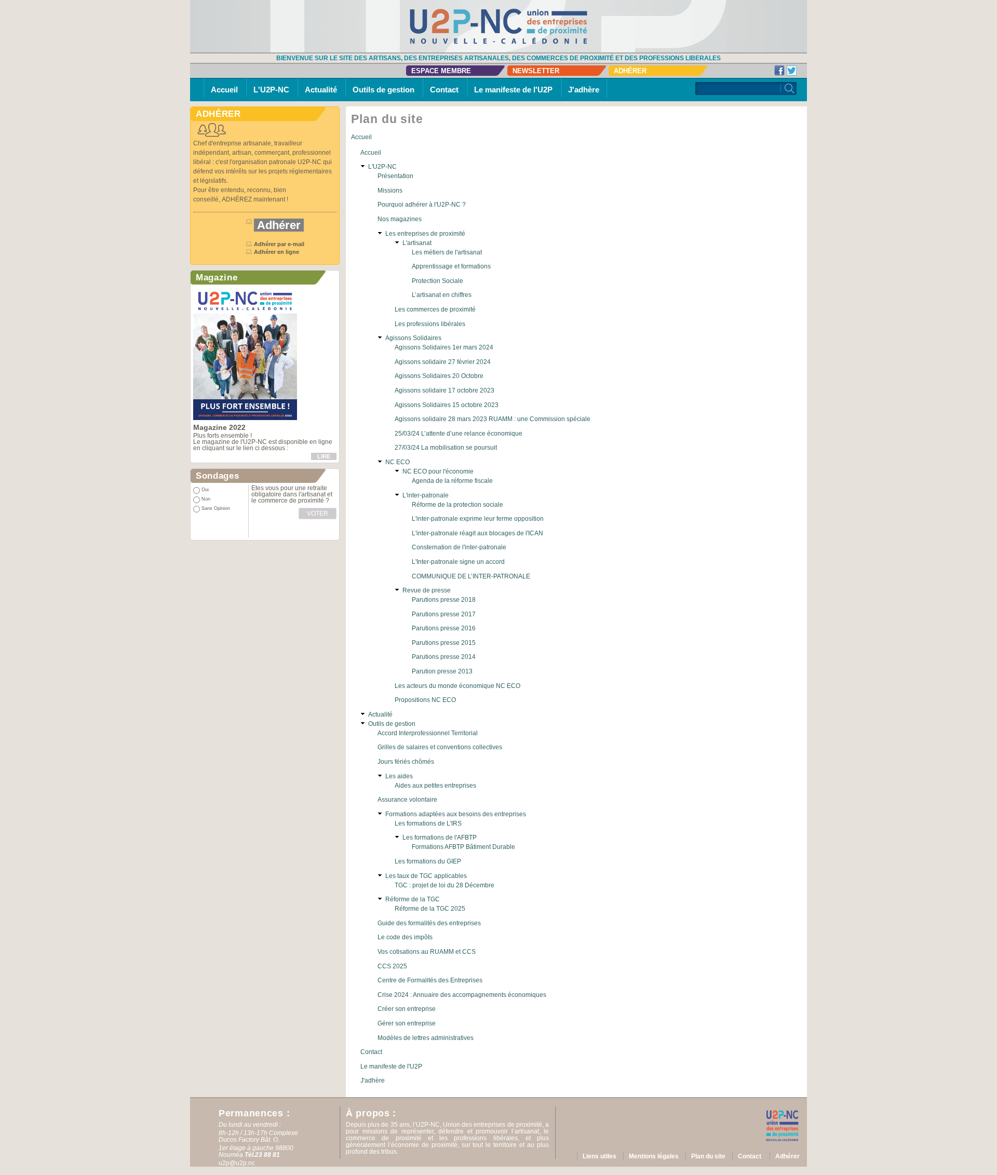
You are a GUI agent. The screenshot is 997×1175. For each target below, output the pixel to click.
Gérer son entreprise (407, 1023)
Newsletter (536, 71)
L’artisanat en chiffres (441, 295)
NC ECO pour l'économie (438, 471)
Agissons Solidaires (413, 338)
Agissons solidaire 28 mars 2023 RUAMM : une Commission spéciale (492, 419)
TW (792, 70)
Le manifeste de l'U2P (513, 89)
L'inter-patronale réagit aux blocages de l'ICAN (477, 533)
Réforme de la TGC (412, 899)
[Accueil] (498, 26)
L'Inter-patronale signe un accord (458, 561)
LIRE (323, 456)
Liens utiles (599, 1156)
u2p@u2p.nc (237, 1163)
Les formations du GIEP (428, 861)
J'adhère (583, 89)
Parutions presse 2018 (444, 599)
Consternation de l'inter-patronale (459, 547)
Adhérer (630, 71)
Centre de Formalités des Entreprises (430, 980)
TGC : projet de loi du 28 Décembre (444, 885)
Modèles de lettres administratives (426, 1038)
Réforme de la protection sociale (457, 504)
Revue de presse (426, 590)
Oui (205, 489)
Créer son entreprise (407, 1008)
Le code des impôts (405, 937)
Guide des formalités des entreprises (429, 923)
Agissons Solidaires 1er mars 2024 (444, 347)
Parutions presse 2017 (444, 614)
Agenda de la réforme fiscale (452, 480)
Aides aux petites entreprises (435, 785)
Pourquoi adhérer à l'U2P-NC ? (422, 204)
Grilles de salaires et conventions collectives (440, 747)
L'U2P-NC (271, 89)
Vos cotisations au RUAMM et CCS (427, 951)
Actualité (321, 89)
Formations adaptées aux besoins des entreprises (455, 814)
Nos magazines (400, 219)
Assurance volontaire (407, 799)
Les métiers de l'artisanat (447, 252)
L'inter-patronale (425, 495)
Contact (444, 89)
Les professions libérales (430, 324)
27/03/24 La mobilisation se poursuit (446, 447)
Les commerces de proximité (435, 309)
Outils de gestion (383, 89)
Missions (390, 190)
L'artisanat (417, 243)
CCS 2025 (392, 966)
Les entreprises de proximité (425, 233)
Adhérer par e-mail (279, 244)
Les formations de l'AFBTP (439, 837)
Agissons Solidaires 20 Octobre (439, 376)
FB (779, 70)
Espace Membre (441, 71)
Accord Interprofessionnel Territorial (428, 733)
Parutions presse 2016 (444, 628)
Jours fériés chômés (406, 761)
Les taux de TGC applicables (426, 876)
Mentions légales (654, 1156)
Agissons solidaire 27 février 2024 (443, 362)
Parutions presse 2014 (444, 656)
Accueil (224, 89)
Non (205, 499)
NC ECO (397, 462)
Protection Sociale (437, 281)
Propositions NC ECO (425, 700)
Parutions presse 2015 (444, 642)
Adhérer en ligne (277, 252)
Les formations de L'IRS (428, 823)
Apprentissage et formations (451, 266)
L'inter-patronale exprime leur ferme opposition (478, 518)
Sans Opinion (215, 508)
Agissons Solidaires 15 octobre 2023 (446, 405)
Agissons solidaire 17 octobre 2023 (444, 390)
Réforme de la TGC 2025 (430, 908)
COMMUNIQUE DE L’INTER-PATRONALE (471, 576)
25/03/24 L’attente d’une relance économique (458, 433)
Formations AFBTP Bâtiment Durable (463, 846)
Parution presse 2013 (442, 671)
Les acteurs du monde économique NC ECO (457, 686)
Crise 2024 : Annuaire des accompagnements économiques (462, 994)
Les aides (399, 776)
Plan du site (708, 1156)
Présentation (395, 176)
